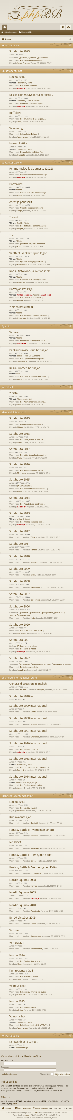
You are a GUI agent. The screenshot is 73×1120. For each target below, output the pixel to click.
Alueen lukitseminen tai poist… (32, 103)
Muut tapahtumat (12, 70)
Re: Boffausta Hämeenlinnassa (33, 226)
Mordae (34, 550)
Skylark (34, 724)
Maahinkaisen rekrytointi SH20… (33, 341)
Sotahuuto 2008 (19, 581)
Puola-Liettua (24, 615)
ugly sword (21, 633)
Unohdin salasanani (9, 1074)
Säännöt (24, 613)
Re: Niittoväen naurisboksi (31, 60)
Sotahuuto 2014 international (28, 776)
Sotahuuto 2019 (19, 418)
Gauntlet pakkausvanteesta (31, 208)
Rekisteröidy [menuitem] (69, 28)
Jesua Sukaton (23, 63)
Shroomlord (35, 600)
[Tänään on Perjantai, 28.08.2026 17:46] (70, 39)
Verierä (14, 930)
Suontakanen (22, 361)
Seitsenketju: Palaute (28, 134)
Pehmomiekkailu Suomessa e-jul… (34, 175)
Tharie (19, 964)
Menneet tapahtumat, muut (17, 795)
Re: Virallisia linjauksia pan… (32, 522)
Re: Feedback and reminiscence (33, 785)
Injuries (23, 690)
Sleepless (35, 562)
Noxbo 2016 (17, 77)
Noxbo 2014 (17, 955)
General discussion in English (28, 684)
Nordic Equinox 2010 (22, 905)
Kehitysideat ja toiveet (28, 646)
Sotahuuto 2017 (19, 449)
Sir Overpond (34, 356)
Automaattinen (36, 949)
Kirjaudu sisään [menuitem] (63, 28)
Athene (20, 788)
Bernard (20, 770)
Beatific (20, 223)
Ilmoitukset (43, 58)
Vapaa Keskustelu (12, 162)
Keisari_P (21, 88)
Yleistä (13, 393)
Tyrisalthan (21, 670)
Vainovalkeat (22, 137)
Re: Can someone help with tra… (33, 767)
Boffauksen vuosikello (29, 667)
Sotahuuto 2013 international (28, 758)
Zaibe (28, 101)
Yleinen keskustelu (21, 307)
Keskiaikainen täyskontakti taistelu (31, 95)
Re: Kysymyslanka (28, 1007)
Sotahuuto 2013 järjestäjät (26, 782)
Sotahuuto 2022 (19, 658)
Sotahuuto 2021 (19, 640)
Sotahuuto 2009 (19, 569)
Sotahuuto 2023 (19, 51)
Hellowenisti (21, 83)
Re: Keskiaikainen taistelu (30, 298)
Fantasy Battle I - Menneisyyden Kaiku (33, 867)
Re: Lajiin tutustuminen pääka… (33, 359)
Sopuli (27, 519)
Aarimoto (36, 295)
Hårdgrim (40, 690)
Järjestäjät (7, 387)
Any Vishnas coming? (29, 749)
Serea (33, 861)
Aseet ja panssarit (20, 202)
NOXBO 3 (15, 842)
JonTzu (20, 295)
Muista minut (45, 1074)
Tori (11, 235)
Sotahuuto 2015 (19, 479)
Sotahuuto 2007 (19, 594)
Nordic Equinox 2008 (22, 880)
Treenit (13, 217)
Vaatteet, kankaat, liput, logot (28, 253)
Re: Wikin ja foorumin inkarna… (33, 402)
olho (19, 405)
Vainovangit (16, 128)
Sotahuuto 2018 (19, 434)
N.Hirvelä (36, 101)
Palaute (59, 613)
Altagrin (20, 229)
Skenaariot (35, 613)
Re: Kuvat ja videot (28, 649)
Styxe (33, 575)
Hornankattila (18, 143)
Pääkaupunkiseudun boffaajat (28, 350)
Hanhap (34, 886)
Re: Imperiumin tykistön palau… (33, 489)
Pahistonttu (35, 587)
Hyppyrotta (21, 318)
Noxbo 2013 (17, 802)
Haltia (33, 618)
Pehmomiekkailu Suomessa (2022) (31, 168)
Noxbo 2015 (17, 1001)
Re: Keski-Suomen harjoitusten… (34, 377)
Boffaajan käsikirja (21, 289)
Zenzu (19, 379)
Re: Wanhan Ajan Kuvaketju (31, 961)
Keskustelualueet (5, 28)
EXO (19, 247)
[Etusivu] (36, 13)
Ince (18, 374)
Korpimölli (34, 823)
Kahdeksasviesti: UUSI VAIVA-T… (34, 1025)
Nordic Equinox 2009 (22, 892)
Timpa (19, 211)
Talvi (15, 1104)
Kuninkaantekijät (20, 817)
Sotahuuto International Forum (19, 677)
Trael (19, 979)
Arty (27, 1115)
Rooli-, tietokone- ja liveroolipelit (29, 271)
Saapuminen (48, 613)
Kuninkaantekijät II (21, 970)
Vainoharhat (17, 1016)
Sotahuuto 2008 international (28, 718)
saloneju (21, 106)
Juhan (33, 923)
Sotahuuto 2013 (19, 513)
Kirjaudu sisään (10, 32)
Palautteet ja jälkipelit (62, 664)
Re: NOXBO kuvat (27, 808)
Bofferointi (16, 184)
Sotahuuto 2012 (19, 531)
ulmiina (20, 1010)
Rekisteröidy (26, 32)
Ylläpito (19, 190)
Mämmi (20, 427)
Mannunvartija (22, 1048)
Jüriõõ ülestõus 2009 (22, 917)
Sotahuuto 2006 (19, 606)
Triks (19, 122)
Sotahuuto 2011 (19, 544)
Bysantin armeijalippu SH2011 (32, 262)
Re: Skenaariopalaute (29, 976)
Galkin (19, 442)
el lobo (19, 491)
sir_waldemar (36, 873)
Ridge (19, 195)
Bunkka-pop (36, 936)
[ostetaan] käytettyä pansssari (32, 244)
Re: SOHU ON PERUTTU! (31, 631)
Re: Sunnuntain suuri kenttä (31, 470)
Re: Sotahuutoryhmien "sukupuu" (34, 315)
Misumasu (21, 473)
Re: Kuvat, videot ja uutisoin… (32, 440)
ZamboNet (46, 295)
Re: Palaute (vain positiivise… (32, 504)
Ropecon (21, 282)
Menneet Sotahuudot (14, 412)
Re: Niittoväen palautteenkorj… (33, 455)
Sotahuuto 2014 (19, 498)
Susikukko (21, 101)
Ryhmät (6, 326)
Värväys (14, 332)
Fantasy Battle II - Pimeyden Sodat (30, 855)
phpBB (34, 1113)
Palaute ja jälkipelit (28, 58)
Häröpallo (21, 155)
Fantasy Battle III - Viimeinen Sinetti (31, 830)
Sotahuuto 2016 (19, 464)
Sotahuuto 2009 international (28, 706)
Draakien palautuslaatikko (30, 424)
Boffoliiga (15, 113)
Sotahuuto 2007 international (28, 731)
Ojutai (19, 458)
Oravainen (35, 737)
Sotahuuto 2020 (19, 624)
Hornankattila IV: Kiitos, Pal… (32, 152)
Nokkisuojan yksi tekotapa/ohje (33, 193)
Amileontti (21, 811)
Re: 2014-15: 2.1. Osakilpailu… (33, 119)
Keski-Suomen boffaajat (24, 368)
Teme (29, 83)
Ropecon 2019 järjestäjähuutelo (33, 280)
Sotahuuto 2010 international (28, 743)
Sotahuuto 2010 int (21, 696)
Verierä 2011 (17, 942)
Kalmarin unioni (26, 486)
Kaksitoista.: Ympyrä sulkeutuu (33, 992)
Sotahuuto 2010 (19, 556)
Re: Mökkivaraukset (28, 85)
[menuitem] (40, 1108)
